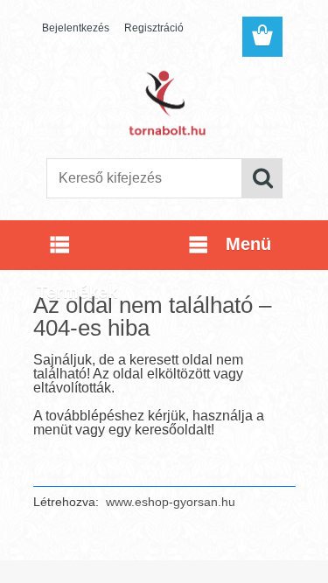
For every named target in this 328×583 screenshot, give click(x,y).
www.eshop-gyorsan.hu (170, 502)
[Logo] (164, 102)
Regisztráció (154, 28)
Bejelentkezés (75, 28)
